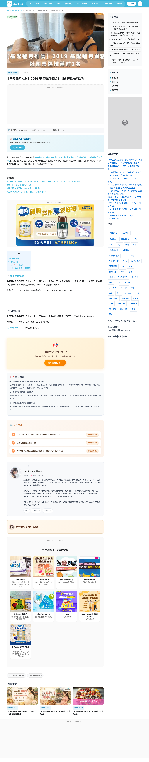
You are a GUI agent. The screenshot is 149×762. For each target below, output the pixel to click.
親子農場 (112, 309)
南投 (135, 239)
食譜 (133, 309)
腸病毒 (135, 298)
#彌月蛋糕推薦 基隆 (35, 675)
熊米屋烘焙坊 (17, 276)
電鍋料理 (123, 309)
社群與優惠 (108, 4)
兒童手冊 (125, 233)
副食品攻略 (48, 4)
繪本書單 (128, 293)
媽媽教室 (114, 78)
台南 (127, 245)
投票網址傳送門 (13, 327)
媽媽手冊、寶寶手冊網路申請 (19, 185)
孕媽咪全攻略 (114, 261)
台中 (111, 244)
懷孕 (37, 4)
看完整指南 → (18, 148)
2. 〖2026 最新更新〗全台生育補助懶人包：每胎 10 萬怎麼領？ (124, 27)
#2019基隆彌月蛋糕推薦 (16, 675)
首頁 (30, 4)
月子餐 (124, 288)
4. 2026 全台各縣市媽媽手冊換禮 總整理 (124, 39)
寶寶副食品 (135, 261)
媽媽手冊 (114, 250)
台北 (119, 245)
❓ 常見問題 (16, 265)
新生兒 (127, 282)
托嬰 (110, 282)
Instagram (47, 510)
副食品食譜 (125, 239)
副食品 (113, 238)
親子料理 (133, 303)
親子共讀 (95, 4)
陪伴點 (119, 4)
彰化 (122, 272)
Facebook (36, 510)
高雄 (110, 314)
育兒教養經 (113, 298)
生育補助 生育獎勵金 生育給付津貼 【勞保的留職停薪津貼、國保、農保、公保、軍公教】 (44, 181)
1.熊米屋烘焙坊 (14, 258)
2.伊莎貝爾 (13, 262)
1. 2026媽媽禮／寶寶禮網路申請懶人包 (123, 22)
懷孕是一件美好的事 (118, 277)
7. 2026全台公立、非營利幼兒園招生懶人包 (124, 54)
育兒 (138, 293)
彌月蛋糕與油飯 (17, 10)
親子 (111, 303)
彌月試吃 (112, 272)
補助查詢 (114, 90)
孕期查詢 (114, 86)
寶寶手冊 (113, 266)
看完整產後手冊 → (55, 363)
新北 (118, 282)
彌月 (130, 266)
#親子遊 (113, 232)
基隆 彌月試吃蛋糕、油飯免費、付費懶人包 (24, 188)
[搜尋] (140, 3)
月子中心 (112, 288)
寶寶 (125, 261)
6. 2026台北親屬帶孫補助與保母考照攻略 (124, 50)
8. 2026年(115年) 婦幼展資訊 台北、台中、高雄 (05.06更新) (123, 61)
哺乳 (134, 245)
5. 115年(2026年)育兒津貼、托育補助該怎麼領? (124, 44)
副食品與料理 (82, 4)
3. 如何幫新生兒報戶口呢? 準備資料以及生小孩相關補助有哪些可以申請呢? (124, 34)
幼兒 (122, 266)
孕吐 (125, 256)
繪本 (119, 293)
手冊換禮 (114, 82)
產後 (58, 4)
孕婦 (133, 256)
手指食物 (135, 277)
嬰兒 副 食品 (114, 256)
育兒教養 (68, 4)
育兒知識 (125, 298)
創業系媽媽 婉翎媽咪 (20, 268)
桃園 (133, 288)
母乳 (111, 293)
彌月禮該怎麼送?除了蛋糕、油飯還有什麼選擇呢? (27, 191)
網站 (26, 510)
